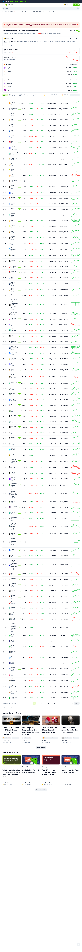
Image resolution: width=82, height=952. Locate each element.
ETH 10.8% (42, 11)
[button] (41, 747)
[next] (58, 703)
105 (54, 703)
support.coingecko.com (17, 25)
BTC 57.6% (36, 11)
